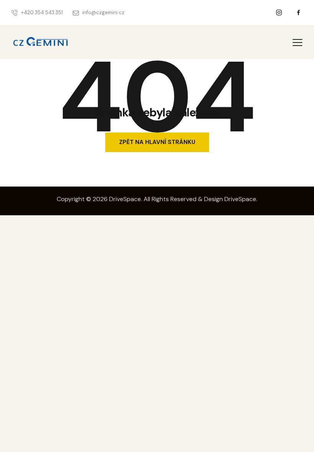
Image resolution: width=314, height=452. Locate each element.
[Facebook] (298, 13)
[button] (298, 42)
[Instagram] (279, 13)
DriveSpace (125, 199)
